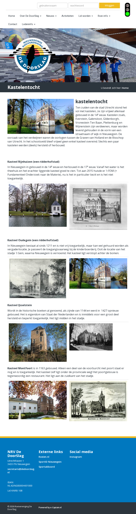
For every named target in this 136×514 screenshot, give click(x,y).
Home (11, 15)
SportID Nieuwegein (50, 461)
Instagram (76, 456)
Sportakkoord (47, 466)
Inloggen (109, 5)
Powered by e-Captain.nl (50, 507)
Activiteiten (68, 15)
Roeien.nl (44, 456)
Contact (12, 24)
